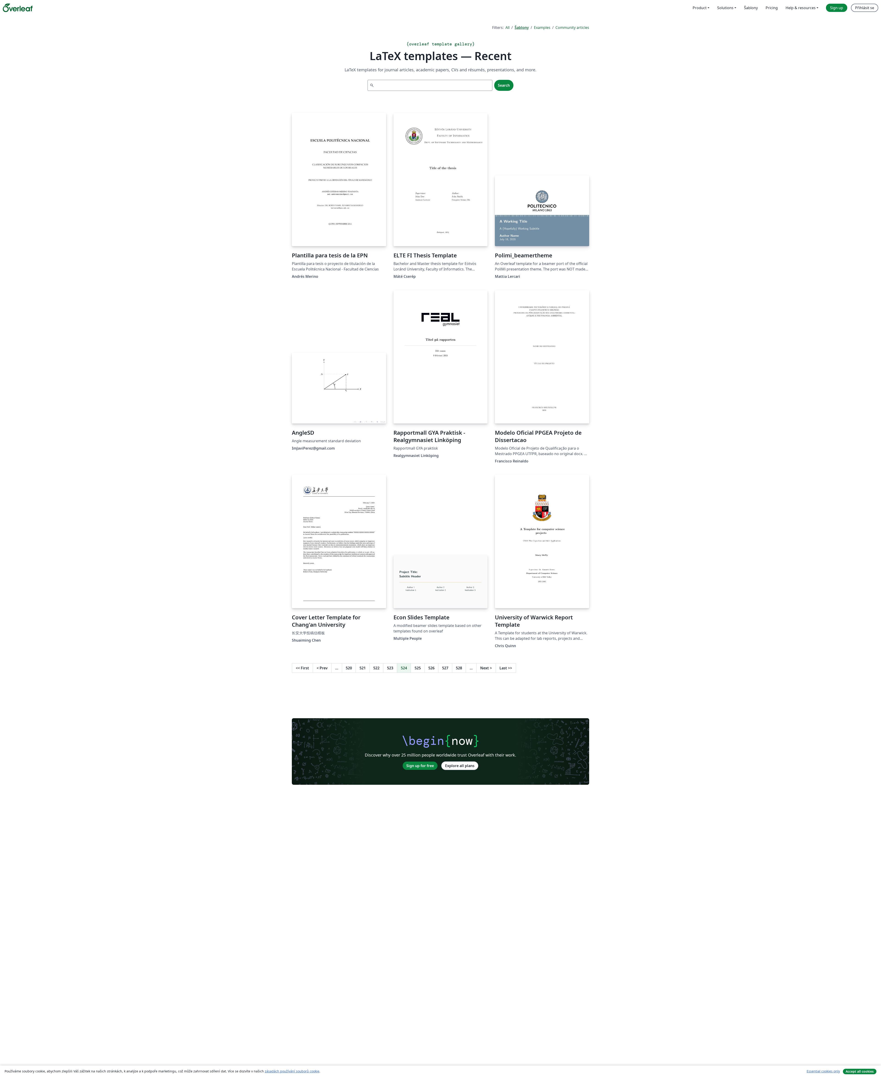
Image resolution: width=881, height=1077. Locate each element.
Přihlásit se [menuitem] (864, 7)
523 (390, 668)
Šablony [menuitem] (751, 7)
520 (349, 668)
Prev (322, 668)
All (507, 27)
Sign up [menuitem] (836, 7)
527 (445, 668)
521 (363, 668)
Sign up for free (420, 765)
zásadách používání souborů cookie (292, 1071)
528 (459, 668)
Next (486, 668)
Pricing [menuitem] (772, 7)
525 (418, 668)
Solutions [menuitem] (725, 7)
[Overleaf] (18, 8)
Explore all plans (459, 765)
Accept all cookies (860, 1071)
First (302, 668)
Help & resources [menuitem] (801, 7)
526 (431, 668)
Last (505, 668)
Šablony (522, 27)
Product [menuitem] (700, 7)
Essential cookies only (823, 1071)
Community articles (572, 27)
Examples (542, 27)
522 (376, 668)
